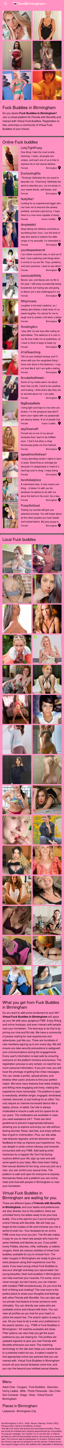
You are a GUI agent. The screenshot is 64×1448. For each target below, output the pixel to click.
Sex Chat (54, 1391)
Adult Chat (8, 1387)
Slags (23, 1395)
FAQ (56, 1423)
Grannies (52, 1387)
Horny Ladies (10, 1391)
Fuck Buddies (37, 1387)
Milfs (23, 1391)
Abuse (34, 1423)
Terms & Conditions (23, 1425)
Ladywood (8, 1411)
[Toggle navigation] (5, 3)
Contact (37, 1425)
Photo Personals (37, 1391)
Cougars (22, 1387)
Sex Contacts (10, 1395)
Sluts (32, 1395)
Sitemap (41, 1423)
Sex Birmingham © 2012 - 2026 (15, 1423)
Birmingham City (26, 1411)
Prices (50, 1423)
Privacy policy (7, 1425)
